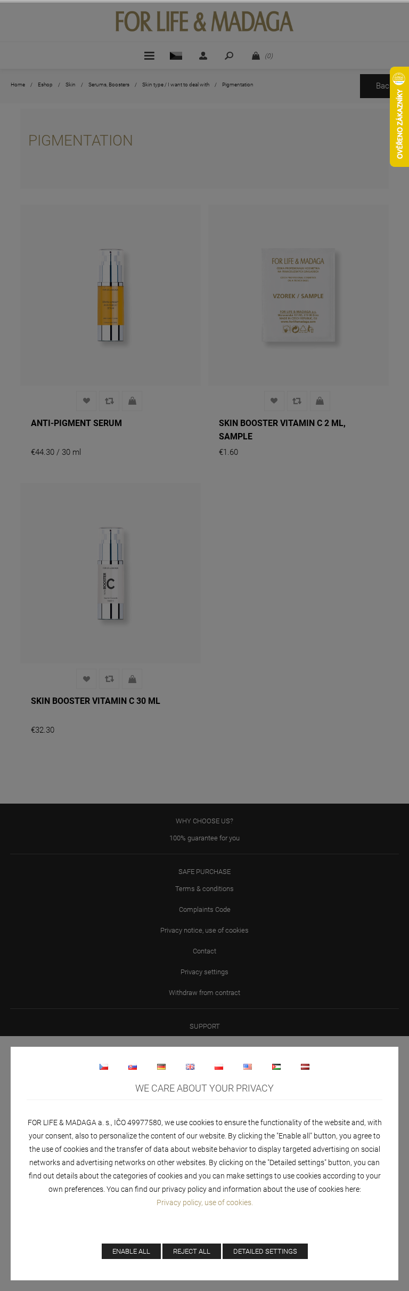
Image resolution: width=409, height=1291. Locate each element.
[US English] (247, 1066)
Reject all (191, 1251)
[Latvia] (305, 1066)
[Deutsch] (161, 1066)
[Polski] (218, 1066)
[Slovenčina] (132, 1066)
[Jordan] (276, 1066)
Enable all (131, 1251)
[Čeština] (103, 1066)
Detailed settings (265, 1251)
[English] (190, 1066)
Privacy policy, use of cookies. (205, 1202)
